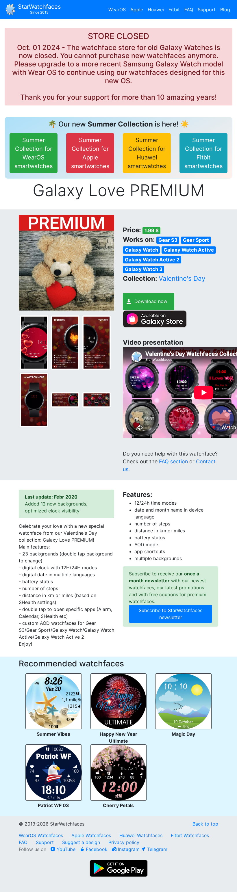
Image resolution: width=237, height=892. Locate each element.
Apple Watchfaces (91, 835)
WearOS (117, 9)
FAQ (188, 9)
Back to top (205, 824)
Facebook (96, 849)
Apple (136, 9)
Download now (150, 301)
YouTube (65, 849)
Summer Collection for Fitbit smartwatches (203, 153)
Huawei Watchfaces (140, 835)
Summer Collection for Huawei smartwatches (147, 153)
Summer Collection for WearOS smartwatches (33, 153)
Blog (225, 9)
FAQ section (173, 461)
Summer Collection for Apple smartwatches (90, 153)
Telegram (156, 849)
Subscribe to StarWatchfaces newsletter (170, 613)
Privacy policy (123, 842)
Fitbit (174, 9)
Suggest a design (81, 842)
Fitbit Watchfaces (190, 835)
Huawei (156, 9)
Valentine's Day (182, 278)
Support (207, 9)
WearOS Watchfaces (41, 835)
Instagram (128, 849)
